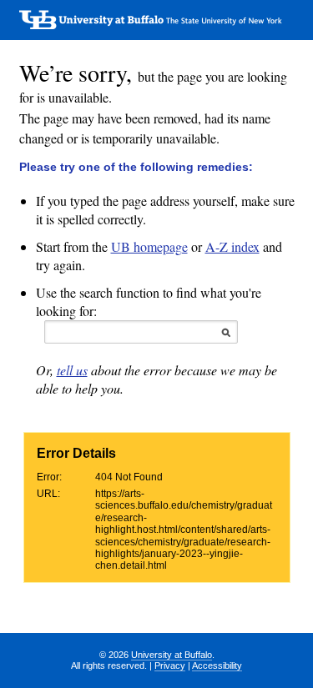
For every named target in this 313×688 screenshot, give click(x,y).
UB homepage (149, 246)
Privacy (169, 665)
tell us (72, 370)
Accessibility (217, 665)
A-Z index (232, 246)
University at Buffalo (171, 655)
